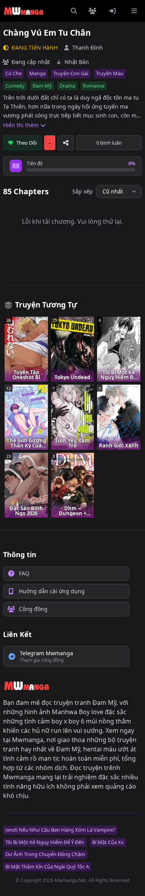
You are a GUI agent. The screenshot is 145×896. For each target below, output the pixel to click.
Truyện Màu (109, 73)
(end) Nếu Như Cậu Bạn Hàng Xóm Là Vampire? (60, 829)
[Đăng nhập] (114, 11)
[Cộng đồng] (94, 11)
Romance (93, 85)
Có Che (13, 73)
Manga (37, 73)
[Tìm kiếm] (74, 11)
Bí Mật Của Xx (108, 842)
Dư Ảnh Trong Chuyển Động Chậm (45, 854)
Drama (67, 85)
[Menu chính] (134, 11)
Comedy (15, 85)
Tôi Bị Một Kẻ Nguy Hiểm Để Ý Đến (44, 842)
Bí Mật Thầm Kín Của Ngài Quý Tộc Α (47, 866)
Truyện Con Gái (70, 73)
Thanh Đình (87, 47)
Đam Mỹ (42, 85)
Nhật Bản (77, 62)
